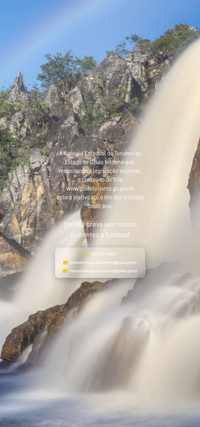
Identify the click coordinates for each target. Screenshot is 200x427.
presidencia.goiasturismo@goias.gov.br (103, 263)
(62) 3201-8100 (103, 254)
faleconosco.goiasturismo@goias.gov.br (104, 271)
